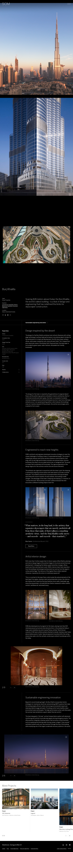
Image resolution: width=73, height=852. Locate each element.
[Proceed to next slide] (69, 835)
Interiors (16, 304)
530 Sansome (6, 813)
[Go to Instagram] (66, 845)
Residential (9, 306)
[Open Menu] (69, 4)
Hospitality (10, 304)
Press (8, 848)
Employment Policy (34, 848)
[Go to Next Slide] (14, 687)
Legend (33, 813)
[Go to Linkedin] (63, 845)
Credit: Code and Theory (61, 848)
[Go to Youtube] (70, 845)
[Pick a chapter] (47, 322)
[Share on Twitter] (10, 315)
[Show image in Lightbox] (68, 354)
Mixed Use (4, 306)
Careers (3, 848)
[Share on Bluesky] (8, 315)
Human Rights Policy (14, 848)
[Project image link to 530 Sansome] (15, 799)
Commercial (5, 304)
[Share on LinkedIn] (5, 315)
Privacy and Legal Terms (24, 848)
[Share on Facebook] (3, 315)
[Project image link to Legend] (44, 799)
